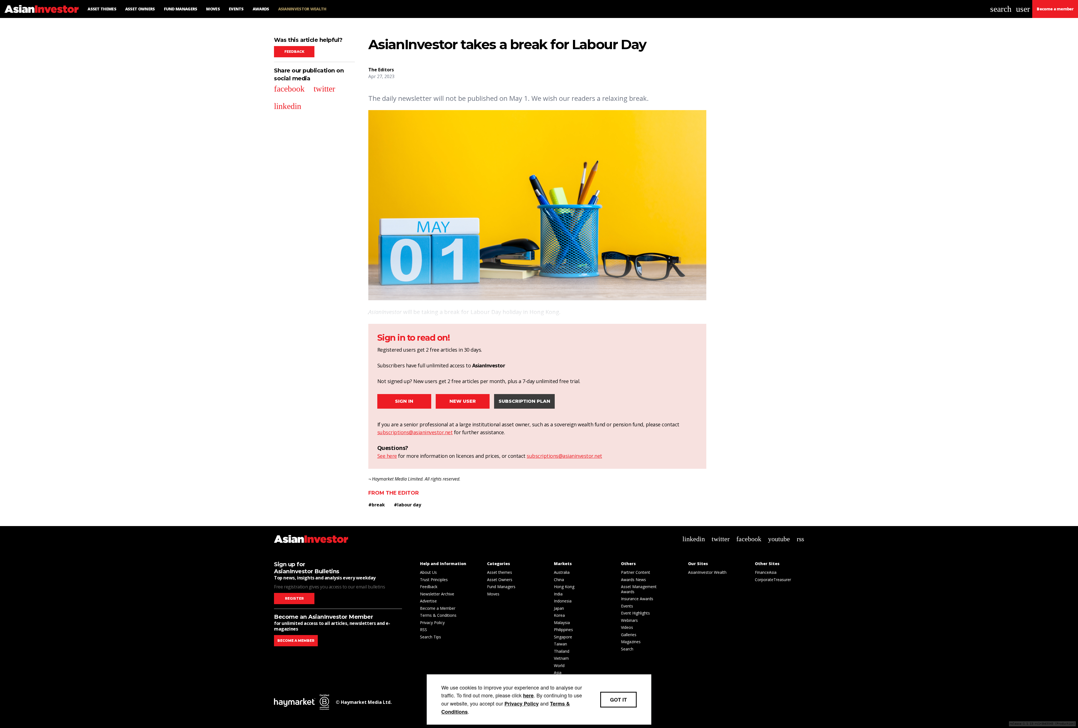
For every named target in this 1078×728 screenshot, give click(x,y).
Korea (559, 615)
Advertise (428, 601)
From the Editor (393, 493)
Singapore (563, 637)
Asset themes (499, 572)
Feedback (294, 51)
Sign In (404, 401)
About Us (428, 572)
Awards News (633, 579)
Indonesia (563, 601)
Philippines (563, 629)
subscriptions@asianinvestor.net (415, 432)
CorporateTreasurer (773, 579)
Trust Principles (434, 579)
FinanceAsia (765, 572)
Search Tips (430, 637)
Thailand (561, 651)
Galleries (628, 634)
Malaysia (562, 622)
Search (627, 649)
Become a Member (437, 608)
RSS (423, 629)
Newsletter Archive (437, 594)
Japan (559, 608)
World (559, 665)
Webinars (629, 620)
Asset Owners (499, 579)
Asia (557, 672)
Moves (493, 594)
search (1000, 8)
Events (627, 606)
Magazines (631, 641)
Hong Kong (564, 586)
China (559, 579)
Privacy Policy (432, 622)
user (1023, 8)
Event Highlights (635, 613)
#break (376, 505)
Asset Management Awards (639, 589)
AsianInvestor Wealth (707, 572)
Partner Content (635, 572)
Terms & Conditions (438, 615)
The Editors (381, 70)
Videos (627, 627)
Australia (562, 572)
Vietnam (561, 658)
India (558, 594)
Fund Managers (501, 586)
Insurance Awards (637, 598)
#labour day (407, 505)
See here (387, 455)
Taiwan (560, 644)
